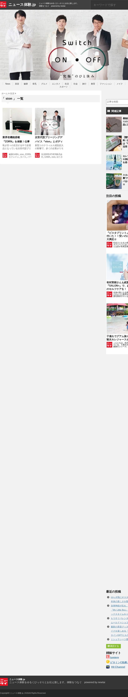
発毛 (34, 84)
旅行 (84, 84)
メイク (120, 84)
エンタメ (56, 84)
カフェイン (14, 157)
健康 (26, 84)
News (7, 84)
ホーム (5, 93)
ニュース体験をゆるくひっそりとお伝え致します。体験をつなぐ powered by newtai (57, 682)
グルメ (44, 84)
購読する (114, 646)
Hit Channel (118, 667)
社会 (76, 84)
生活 (67, 84)
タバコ (23, 157)
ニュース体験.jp (22, 4)
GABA (16, 154)
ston (22, 154)
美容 (17, 84)
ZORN (28, 154)
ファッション (106, 84)
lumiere (114, 657)
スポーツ (63, 87)
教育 (93, 84)
